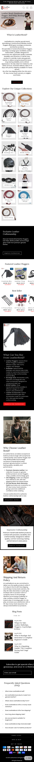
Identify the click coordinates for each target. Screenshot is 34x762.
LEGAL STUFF (16, 735)
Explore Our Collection (14, 404)
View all (17, 615)
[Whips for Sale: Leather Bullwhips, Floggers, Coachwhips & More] (9, 624)
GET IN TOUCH (16, 744)
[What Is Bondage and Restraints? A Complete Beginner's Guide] (9, 637)
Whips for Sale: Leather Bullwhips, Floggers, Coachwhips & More (22, 626)
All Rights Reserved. (17, 760)
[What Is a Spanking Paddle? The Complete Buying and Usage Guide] (9, 647)
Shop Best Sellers (12, 500)
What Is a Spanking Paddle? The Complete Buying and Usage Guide (23, 649)
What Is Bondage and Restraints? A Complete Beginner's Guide (23, 637)
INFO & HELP (16, 739)
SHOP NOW (17, 82)
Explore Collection (12, 253)
